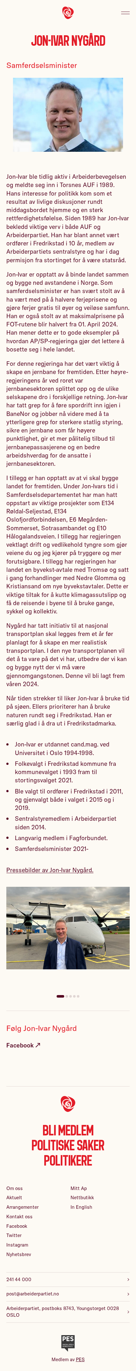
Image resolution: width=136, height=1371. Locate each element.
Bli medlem (68, 1130)
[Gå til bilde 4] (74, 996)
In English (81, 1207)
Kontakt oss (19, 1217)
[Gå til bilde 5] (78, 996)
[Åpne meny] (125, 13)
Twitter (14, 1235)
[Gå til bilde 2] (66, 996)
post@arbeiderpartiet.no (32, 1294)
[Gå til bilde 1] (60, 996)
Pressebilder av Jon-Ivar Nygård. (49, 870)
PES (80, 1359)
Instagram (17, 1245)
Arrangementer (22, 1207)
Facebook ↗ (23, 1045)
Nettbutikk (82, 1197)
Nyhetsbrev (18, 1254)
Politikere (68, 1161)
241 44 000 (18, 1279)
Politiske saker (68, 1145)
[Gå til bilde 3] (70, 996)
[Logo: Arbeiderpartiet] (68, 13)
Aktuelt (14, 1197)
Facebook (16, 1226)
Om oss (14, 1188)
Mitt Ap (79, 1188)
